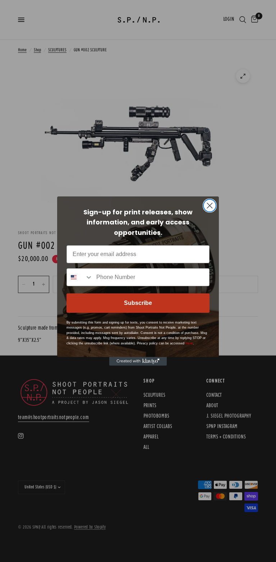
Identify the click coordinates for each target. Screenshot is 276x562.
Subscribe (138, 303)
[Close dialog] (209, 205)
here (189, 343)
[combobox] (80, 277)
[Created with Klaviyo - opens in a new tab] (138, 361)
